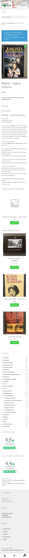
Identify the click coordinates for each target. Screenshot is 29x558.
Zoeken (14, 555)
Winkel (5, 539)
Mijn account (5, 555)
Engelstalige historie (9, 402)
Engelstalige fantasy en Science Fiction (13, 400)
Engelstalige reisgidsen (10, 405)
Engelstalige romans (9, 407)
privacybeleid (5, 515)
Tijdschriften (6, 357)
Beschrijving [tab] (5, 106)
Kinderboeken (6, 376)
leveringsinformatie (6, 517)
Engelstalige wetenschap (10, 412)
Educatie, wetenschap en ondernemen (11, 374)
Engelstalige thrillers (9, 409)
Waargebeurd (6, 369)
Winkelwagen (22, 554)
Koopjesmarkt (10, 97)
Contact (5, 531)
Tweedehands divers (11, 23)
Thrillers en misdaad (7, 367)
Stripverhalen (6, 414)
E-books (5, 419)
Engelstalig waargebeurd (10, 398)
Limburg (5, 388)
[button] (25, 46)
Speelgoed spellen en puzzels (9, 379)
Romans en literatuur (18, 97)
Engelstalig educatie (9, 395)
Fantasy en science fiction (9, 372)
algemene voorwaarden (7, 513)
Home (4, 23)
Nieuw (4, 421)
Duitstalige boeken (7, 391)
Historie (5, 383)
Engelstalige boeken (7, 393)
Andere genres (6, 528)
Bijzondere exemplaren (8, 386)
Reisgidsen (5, 417)
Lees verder (14, 222)
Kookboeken (6, 381)
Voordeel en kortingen (8, 362)
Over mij (5, 534)
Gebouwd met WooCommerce (16, 550)
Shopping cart (6, 536)
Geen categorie (6, 426)
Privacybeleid (5, 550)
